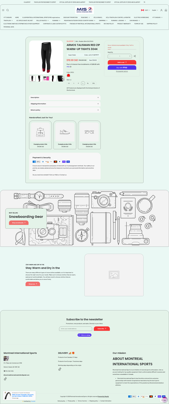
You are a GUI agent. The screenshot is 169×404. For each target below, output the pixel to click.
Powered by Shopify (103, 396)
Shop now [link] (32, 284)
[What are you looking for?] (7, 10)
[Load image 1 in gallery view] (32, 78)
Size (69, 79)
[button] (85, 17)
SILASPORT (70, 41)
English (154, 10)
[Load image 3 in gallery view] (46, 78)
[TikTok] (5, 379)
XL (88, 83)
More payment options (122, 71)
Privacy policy (71, 401)
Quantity (110, 52)
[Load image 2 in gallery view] (39, 78)
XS (69, 83)
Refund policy (61, 401)
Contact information (105, 401)
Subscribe (101, 328)
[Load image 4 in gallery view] (53, 78)
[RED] (68, 75)
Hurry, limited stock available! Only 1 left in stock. (121, 46)
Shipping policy (93, 401)
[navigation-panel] (3, 10)
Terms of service (82, 401)
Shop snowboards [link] (17, 222)
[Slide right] (63, 77)
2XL (93, 83)
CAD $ (146, 10)
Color (70, 72)
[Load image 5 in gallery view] (60, 78)
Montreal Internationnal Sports (78, 396)
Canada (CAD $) (11, 396)
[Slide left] (63, 80)
